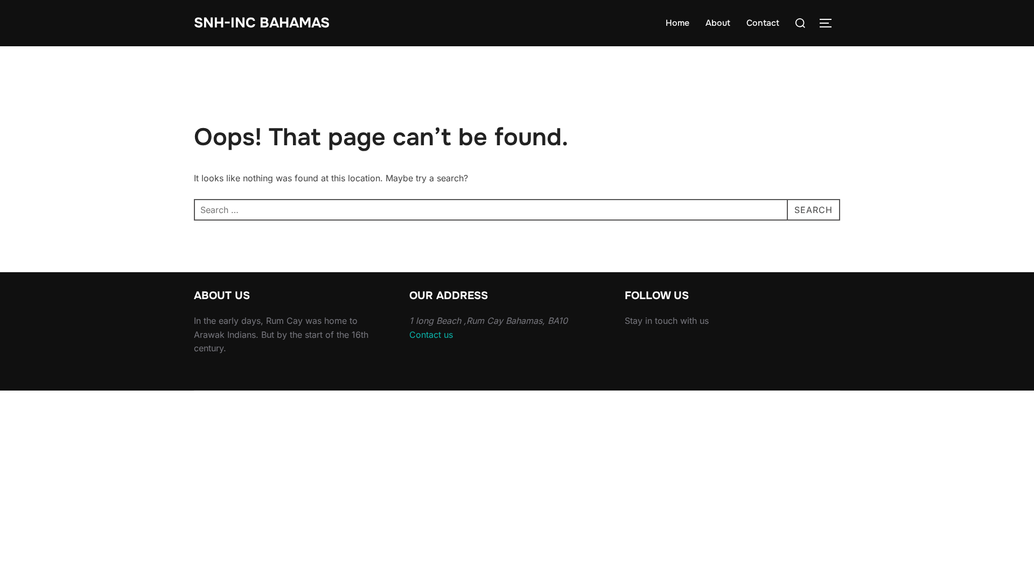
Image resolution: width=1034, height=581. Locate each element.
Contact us (431, 334)
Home (677, 23)
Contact (762, 23)
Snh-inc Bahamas (262, 23)
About (717, 23)
